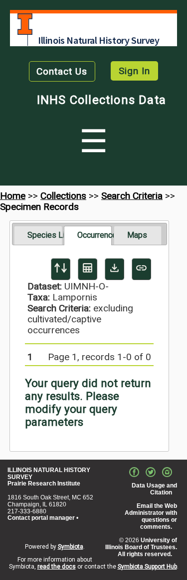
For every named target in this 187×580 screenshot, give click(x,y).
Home (12, 195)
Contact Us (61, 71)
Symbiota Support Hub (147, 566)
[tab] (38, 235)
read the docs (56, 566)
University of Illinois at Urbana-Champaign (24, 24)
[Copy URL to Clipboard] (141, 269)
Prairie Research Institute (43, 483)
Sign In (134, 71)
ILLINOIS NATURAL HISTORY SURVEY (48, 474)
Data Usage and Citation (154, 489)
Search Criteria (132, 195)
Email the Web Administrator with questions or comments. (151, 516)
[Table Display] (87, 269)
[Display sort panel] (60, 269)
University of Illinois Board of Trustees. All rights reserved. (141, 547)
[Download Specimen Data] (114, 269)
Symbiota (70, 546)
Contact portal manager (41, 517)
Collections (63, 195)
